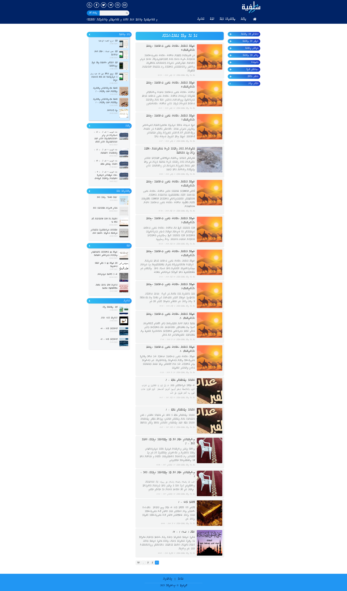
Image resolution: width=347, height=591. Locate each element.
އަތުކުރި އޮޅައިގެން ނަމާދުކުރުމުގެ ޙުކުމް (105, 208)
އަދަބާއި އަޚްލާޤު (253, 76)
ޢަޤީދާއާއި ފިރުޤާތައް (251, 48)
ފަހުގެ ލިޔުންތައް (124, 34)
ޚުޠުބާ (212, 19)
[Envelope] (124, 5)
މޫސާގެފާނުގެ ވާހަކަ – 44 (109, 328)
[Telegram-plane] (110, 5)
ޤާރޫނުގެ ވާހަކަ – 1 (186, 502)
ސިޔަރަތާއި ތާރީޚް (252, 69)
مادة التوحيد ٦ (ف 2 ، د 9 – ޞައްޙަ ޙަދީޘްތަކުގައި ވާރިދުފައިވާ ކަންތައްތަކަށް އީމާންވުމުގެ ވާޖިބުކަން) (106, 175)
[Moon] (89, 5)
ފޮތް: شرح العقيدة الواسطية (108, 40)
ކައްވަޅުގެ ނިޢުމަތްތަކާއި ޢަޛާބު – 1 (180, 410)
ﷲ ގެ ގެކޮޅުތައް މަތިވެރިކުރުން (107, 274)
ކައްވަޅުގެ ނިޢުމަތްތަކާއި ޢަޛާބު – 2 (180, 380)
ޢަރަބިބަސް (254, 62)
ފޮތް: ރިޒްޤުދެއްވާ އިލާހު (110, 307)
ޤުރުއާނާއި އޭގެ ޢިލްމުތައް (249, 34)
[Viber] (117, 5)
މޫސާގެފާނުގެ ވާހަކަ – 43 (109, 339)
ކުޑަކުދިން (201, 19)
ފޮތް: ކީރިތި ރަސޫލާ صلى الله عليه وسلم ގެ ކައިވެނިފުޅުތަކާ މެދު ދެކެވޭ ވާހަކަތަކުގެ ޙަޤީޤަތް (104, 77)
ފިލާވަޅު (243, 19)
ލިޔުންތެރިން (167, 579)
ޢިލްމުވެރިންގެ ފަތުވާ (227, 19)
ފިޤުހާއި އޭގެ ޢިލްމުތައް (250, 55)
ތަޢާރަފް (180, 579)
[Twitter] (103, 5)
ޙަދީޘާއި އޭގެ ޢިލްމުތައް (250, 41)
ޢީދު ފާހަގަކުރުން (112, 110)
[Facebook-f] (96, 5)
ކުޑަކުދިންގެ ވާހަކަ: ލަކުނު (109, 318)
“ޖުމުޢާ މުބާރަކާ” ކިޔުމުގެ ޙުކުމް (107, 197)
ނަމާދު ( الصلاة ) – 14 (184, 532)
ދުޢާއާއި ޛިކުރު (253, 83)
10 (138, 562)
